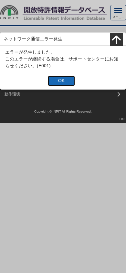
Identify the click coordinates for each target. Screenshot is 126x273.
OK (61, 80)
